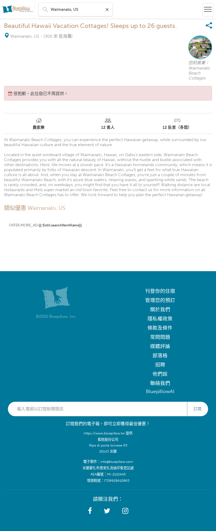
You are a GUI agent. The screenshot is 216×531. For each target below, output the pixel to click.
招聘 (160, 365)
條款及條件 (160, 328)
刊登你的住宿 (160, 291)
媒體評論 (160, 346)
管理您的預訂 (160, 300)
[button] (90, 511)
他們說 (160, 374)
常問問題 (160, 337)
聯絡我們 (160, 383)
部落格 (160, 356)
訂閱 (198, 408)
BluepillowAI (160, 391)
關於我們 (160, 309)
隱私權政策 (160, 319)
